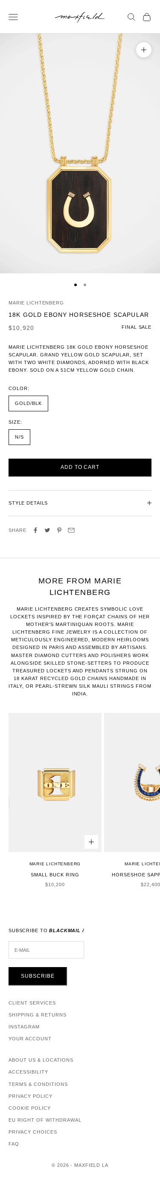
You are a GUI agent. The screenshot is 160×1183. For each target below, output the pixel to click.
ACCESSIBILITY (28, 1071)
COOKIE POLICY (30, 1108)
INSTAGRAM (24, 1026)
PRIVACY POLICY (30, 1096)
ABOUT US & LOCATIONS (41, 1059)
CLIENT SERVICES (32, 1002)
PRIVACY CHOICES (33, 1131)
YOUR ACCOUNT (30, 1038)
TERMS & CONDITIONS (38, 1084)
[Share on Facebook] (35, 530)
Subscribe (38, 976)
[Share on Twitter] (47, 530)
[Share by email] (71, 530)
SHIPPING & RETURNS (38, 1014)
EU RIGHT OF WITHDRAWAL (45, 1120)
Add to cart (80, 467)
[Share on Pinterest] (59, 530)
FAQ (14, 1143)
